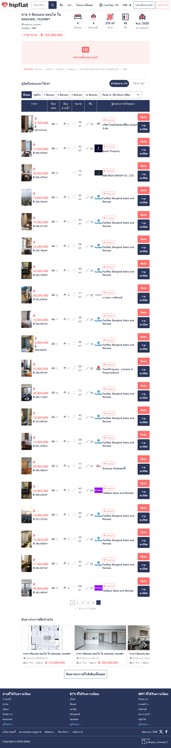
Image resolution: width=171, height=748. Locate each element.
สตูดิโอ (37, 94)
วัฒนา (6, 709)
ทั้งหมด (26, 94)
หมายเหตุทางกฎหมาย (30, 731)
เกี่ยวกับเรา (63, 731)
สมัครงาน (78, 731)
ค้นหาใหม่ (28, 69)
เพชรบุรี (142, 709)
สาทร (5, 704)
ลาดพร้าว (143, 704)
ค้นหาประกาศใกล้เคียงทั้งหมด (85, 674)
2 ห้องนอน (63, 94)
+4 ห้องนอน (91, 94)
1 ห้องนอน (49, 94)
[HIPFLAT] (15, 5)
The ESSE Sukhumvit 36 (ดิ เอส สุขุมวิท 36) (98, 69)
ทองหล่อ (74, 719)
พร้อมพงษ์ (75, 714)
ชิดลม (73, 704)
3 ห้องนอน (76, 94)
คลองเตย (72, 69)
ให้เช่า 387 (139, 83)
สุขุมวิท (142, 719)
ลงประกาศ (162, 5)
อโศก (72, 699)
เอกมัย (73, 709)
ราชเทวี (7, 699)
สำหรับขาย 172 (119, 83)
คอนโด (49, 69)
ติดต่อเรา (49, 731)
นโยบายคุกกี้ (9, 731)
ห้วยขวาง (8, 714)
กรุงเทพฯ (60, 69)
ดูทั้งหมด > (8, 724)
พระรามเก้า (144, 714)
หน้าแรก (38, 69)
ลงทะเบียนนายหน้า (144, 5)
